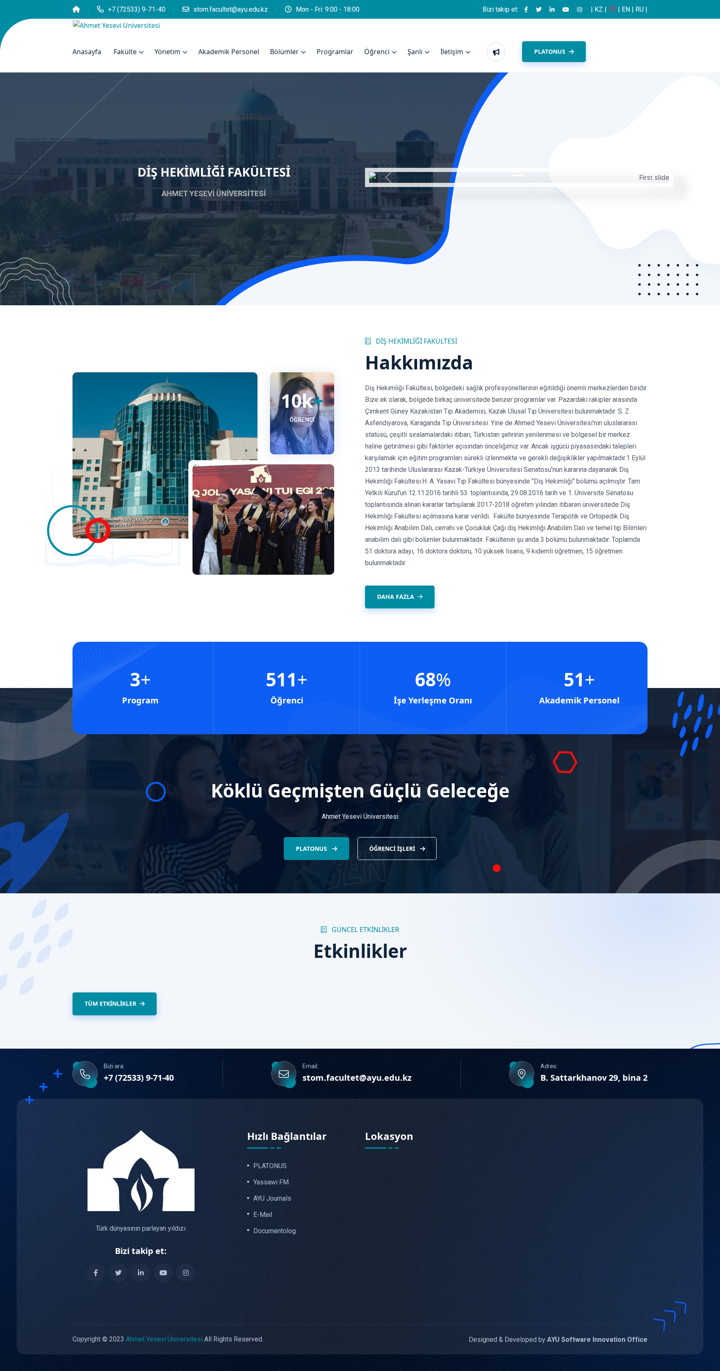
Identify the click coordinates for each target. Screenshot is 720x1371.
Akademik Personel (228, 51)
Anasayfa (86, 51)
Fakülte (125, 51)
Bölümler (284, 51)
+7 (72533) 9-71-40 (136, 9)
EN (627, 9)
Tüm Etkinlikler (110, 1003)
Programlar (335, 51)
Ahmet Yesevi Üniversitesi (164, 1339)
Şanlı (415, 51)
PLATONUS (550, 51)
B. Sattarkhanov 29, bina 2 (594, 1077)
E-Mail (262, 1215)
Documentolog (274, 1231)
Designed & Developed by (558, 1340)
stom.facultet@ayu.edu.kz (230, 9)
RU (640, 9)
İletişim (451, 51)
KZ (600, 9)
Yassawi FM (271, 1182)
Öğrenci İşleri (393, 849)
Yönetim (167, 51)
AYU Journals (272, 1198)
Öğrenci (377, 51)
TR (613, 9)
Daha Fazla (395, 597)
